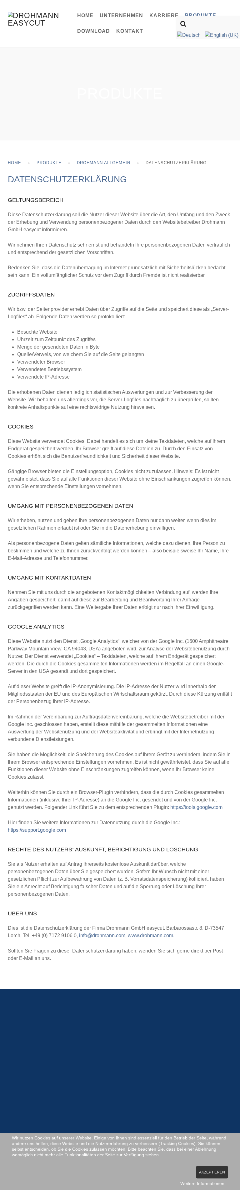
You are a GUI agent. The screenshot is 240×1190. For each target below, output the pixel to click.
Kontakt (129, 31)
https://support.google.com (37, 830)
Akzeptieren (212, 1172)
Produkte (49, 162)
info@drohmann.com (102, 935)
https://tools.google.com (196, 807)
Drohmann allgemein (103, 162)
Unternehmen (121, 15)
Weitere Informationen (202, 1183)
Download (93, 31)
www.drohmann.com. (151, 935)
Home (85, 15)
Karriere (164, 15)
